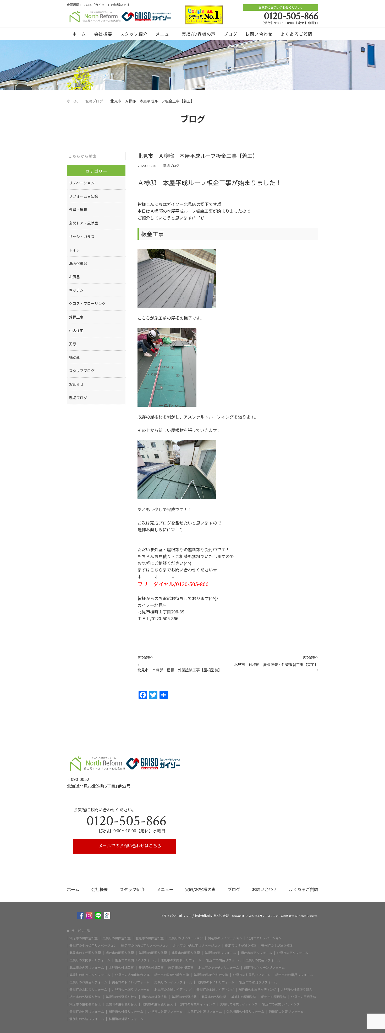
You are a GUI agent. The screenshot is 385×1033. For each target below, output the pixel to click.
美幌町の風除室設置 (116, 938)
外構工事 (76, 317)
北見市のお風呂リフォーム (252, 974)
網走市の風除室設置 (83, 938)
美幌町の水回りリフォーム (88, 989)
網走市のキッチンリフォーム (264, 967)
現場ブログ (171, 165)
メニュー (165, 34)
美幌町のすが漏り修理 (277, 945)
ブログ (231, 34)
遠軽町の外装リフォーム (286, 1011)
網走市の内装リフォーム (223, 960)
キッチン (76, 290)
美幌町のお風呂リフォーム (88, 982)
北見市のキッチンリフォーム (218, 967)
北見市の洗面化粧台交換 (132, 974)
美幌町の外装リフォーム (86, 1011)
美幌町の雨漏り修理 (153, 952)
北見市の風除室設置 (149, 938)
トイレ (74, 250)
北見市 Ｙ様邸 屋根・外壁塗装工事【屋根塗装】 (180, 669)
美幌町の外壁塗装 (184, 996)
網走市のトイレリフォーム (131, 982)
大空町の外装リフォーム (204, 1011)
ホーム (79, 34)
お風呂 (74, 276)
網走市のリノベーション (225, 938)
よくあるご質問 (296, 34)
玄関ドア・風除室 (83, 223)
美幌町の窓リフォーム (220, 952)
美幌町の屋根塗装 (243, 996)
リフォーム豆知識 (83, 196)
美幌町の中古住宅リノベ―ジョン (93, 945)
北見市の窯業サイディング (196, 1004)
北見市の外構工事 (121, 967)
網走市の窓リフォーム (256, 952)
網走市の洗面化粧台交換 (171, 974)
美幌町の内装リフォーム (262, 960)
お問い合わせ (259, 34)
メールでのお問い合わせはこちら (129, 845)
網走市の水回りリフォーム (258, 982)
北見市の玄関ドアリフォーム (181, 960)
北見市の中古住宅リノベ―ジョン (196, 945)
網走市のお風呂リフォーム (294, 974)
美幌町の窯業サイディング (238, 1004)
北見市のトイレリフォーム (215, 982)
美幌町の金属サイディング (215, 989)
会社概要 (103, 34)
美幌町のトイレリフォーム (173, 982)
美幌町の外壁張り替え (121, 996)
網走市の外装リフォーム (126, 1011)
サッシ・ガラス (82, 236)
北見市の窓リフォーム (292, 952)
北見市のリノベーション (264, 938)
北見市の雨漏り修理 (186, 952)
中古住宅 (76, 330)
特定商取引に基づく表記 (212, 915)
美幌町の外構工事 (151, 967)
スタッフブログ (82, 370)
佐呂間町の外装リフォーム (245, 1011)
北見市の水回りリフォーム (131, 989)
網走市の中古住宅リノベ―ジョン (144, 945)
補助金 (74, 357)
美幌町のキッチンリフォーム (89, 974)
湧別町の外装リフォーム (86, 1018)
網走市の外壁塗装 (154, 996)
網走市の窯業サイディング (281, 1004)
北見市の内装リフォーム (86, 967)
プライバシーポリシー (176, 915)
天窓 (72, 343)
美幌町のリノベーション (185, 938)
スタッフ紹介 (134, 34)
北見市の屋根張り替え (157, 1004)
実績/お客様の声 (199, 34)
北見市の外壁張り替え (296, 989)
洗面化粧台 (78, 263)
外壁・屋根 (78, 209)
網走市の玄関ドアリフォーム (135, 960)
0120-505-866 (291, 16)
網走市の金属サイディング (257, 989)
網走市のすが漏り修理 (240, 945)
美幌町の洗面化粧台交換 (211, 974)
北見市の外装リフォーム (165, 1011)
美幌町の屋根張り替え (121, 1004)
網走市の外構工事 (181, 967)
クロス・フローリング (87, 303)
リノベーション (82, 182)
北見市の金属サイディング (173, 989)
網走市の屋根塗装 (273, 996)
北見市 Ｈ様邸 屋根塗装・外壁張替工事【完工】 (276, 664)
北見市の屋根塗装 (303, 996)
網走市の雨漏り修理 (120, 952)
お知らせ (76, 384)
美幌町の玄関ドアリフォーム (89, 960)
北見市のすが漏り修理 (85, 952)
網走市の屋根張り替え (85, 1004)
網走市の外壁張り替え (85, 996)
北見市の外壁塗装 (214, 996)
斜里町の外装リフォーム (126, 1018)
